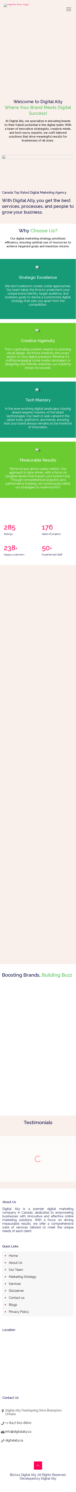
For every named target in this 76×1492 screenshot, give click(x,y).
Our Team (16, 1270)
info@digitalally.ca (18, 1431)
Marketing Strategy (22, 1277)
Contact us (17, 1298)
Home (13, 1256)
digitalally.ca (14, 1440)
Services (15, 1284)
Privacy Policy (19, 1312)
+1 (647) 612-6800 (18, 1423)
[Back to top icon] (38, 1465)
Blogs (13, 1305)
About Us (15, 1263)
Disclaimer (16, 1291)
